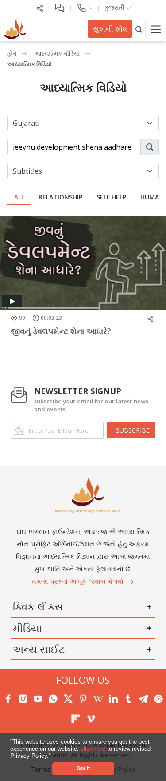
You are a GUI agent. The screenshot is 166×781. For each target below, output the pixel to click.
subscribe (133, 430)
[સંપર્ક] (84, 7)
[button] (54, 756)
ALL (19, 197)
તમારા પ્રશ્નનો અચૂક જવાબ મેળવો (78, 581)
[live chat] (60, 7)
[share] (40, 7)
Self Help (111, 197)
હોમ (11, 53)
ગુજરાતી (115, 7)
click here (94, 748)
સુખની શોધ (110, 29)
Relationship (60, 197)
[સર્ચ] (139, 28)
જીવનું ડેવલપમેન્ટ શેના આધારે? (61, 331)
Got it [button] (83, 768)
